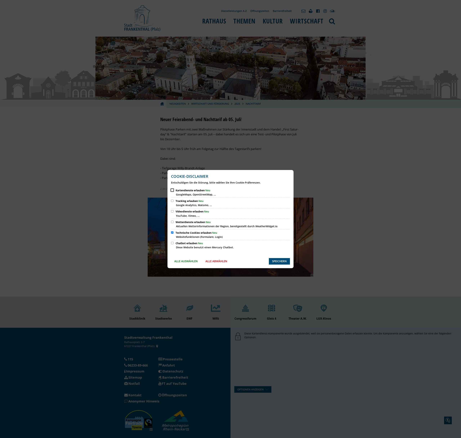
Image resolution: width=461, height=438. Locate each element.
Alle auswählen (186, 261)
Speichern (279, 261)
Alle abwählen (216, 261)
